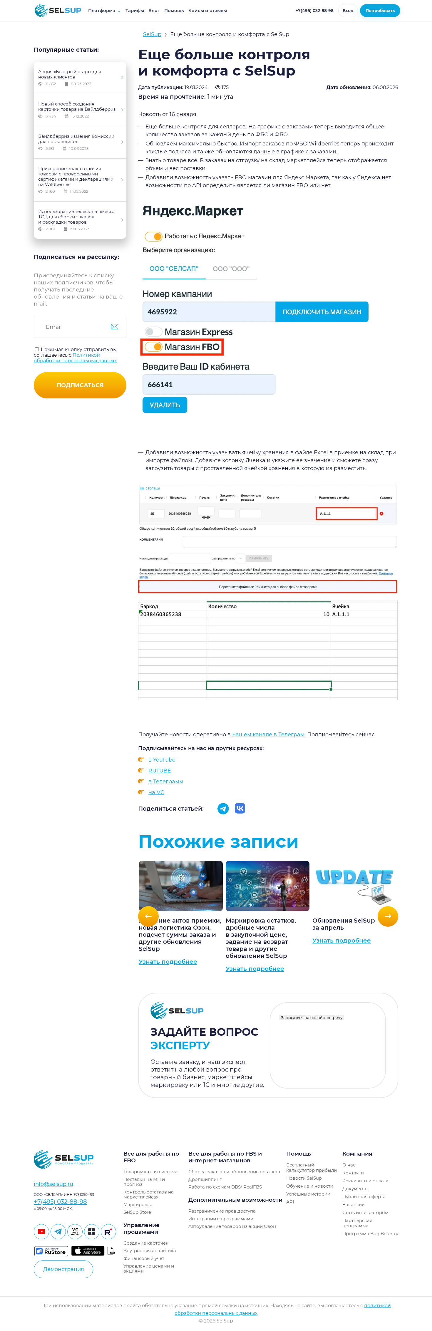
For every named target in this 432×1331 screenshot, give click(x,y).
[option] (181, 916)
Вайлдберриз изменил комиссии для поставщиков (76, 142)
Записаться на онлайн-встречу (311, 1017)
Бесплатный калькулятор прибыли (311, 1167)
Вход (348, 10)
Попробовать (380, 10)
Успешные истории (308, 1194)
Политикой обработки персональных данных (75, 357)
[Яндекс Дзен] (91, 1231)
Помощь (174, 10)
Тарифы (134, 10)
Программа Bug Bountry (370, 1233)
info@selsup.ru (53, 1184)
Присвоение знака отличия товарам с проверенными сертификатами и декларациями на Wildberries (75, 180)
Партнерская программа (357, 1223)
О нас (348, 1165)
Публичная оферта (364, 1196)
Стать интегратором (365, 1212)
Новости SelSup (304, 1178)
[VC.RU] (75, 1231)
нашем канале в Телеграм (268, 734)
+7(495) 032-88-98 (315, 10)
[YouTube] (41, 1231)
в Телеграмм (165, 781)
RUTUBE (159, 770)
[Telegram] (58, 1231)
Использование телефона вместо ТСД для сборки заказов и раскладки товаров (76, 220)
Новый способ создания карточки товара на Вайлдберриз (77, 109)
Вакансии (353, 1204)
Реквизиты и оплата (365, 1181)
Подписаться (80, 385)
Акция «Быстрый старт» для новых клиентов (69, 77)
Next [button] (388, 916)
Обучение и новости (309, 1186)
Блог (154, 10)
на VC (156, 792)
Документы (355, 1188)
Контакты (353, 1173)
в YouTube (161, 760)
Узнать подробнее (168, 961)
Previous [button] (148, 916)
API (290, 1202)
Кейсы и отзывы (207, 10)
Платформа (104, 10)
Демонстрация (63, 1269)
